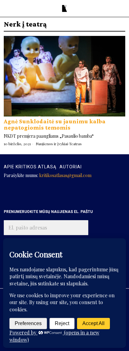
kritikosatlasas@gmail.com (65, 175)
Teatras (75, 143)
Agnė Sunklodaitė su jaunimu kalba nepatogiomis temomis (55, 124)
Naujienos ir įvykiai (52, 143)
